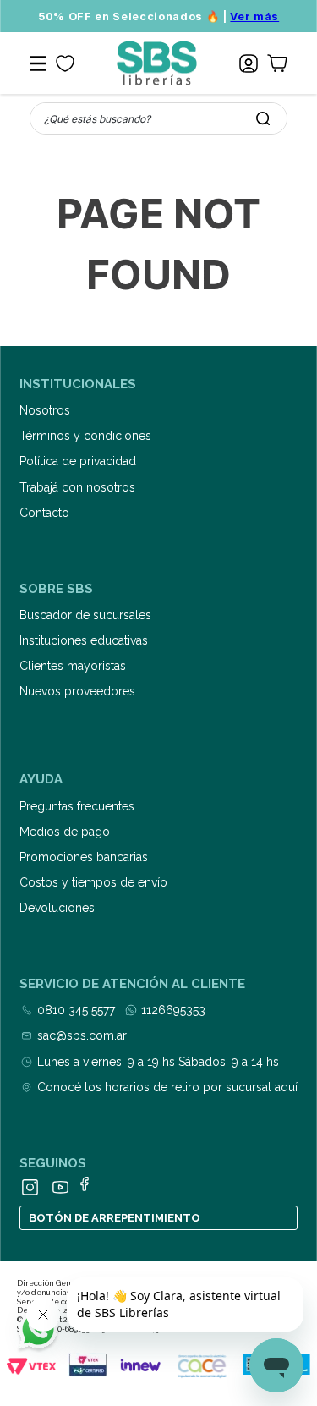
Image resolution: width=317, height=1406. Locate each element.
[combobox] (158, 118)
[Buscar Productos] (263, 118)
